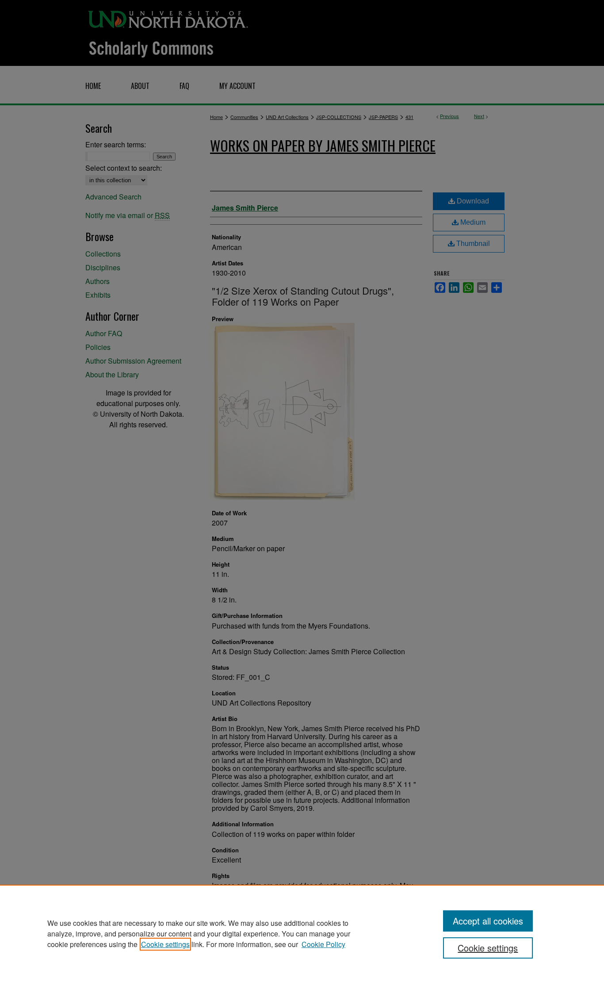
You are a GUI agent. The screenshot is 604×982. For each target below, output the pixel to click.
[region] (302, 933)
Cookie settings (165, 944)
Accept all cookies (488, 920)
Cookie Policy (323, 944)
